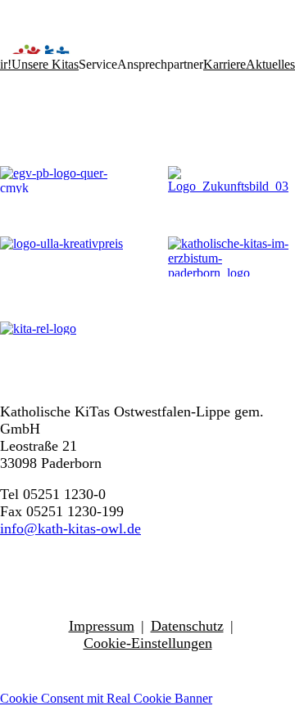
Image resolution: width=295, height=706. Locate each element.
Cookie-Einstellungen (148, 643)
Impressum (101, 626)
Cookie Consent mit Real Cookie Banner (106, 698)
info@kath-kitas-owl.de (70, 528)
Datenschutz (187, 626)
